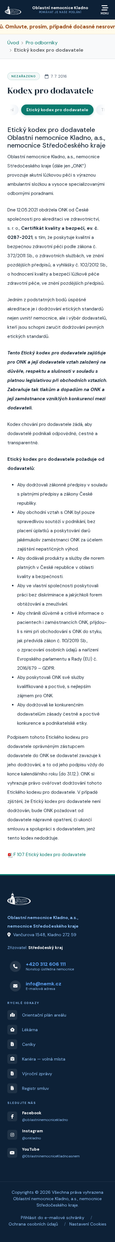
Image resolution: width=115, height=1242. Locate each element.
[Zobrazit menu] (104, 9)
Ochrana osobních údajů (33, 1224)
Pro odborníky (42, 42)
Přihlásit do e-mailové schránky (52, 1217)
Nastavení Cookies (87, 1224)
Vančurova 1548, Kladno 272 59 (44, 934)
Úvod (13, 42)
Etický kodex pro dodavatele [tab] (57, 109)
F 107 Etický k (49, 855)
